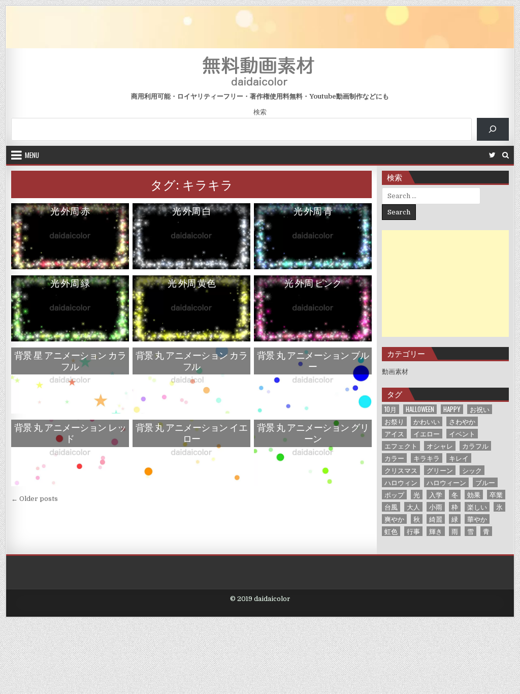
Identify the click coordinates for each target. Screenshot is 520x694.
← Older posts (34, 498)
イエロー (426, 433)
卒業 (496, 494)
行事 (413, 531)
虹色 (391, 531)
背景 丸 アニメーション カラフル (192, 360)
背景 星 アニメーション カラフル (70, 360)
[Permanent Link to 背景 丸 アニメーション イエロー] (191, 453)
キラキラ (426, 458)
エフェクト (400, 446)
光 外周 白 (191, 211)
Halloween (420, 409)
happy (452, 409)
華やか (477, 519)
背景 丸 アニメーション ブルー (313, 360)
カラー (394, 458)
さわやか (462, 421)
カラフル (475, 446)
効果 (473, 494)
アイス (394, 433)
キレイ (459, 458)
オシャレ (440, 446)
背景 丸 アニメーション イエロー (192, 433)
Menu (32, 155)
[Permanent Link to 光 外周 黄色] (191, 308)
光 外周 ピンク (312, 283)
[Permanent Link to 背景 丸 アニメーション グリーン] (312, 453)
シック (472, 470)
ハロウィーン (446, 482)
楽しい (477, 507)
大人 (413, 507)
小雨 (435, 507)
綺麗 (435, 519)
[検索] (493, 129)
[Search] (505, 155)
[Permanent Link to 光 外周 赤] (69, 236)
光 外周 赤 (69, 211)
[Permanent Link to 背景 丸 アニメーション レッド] (69, 453)
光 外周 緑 (69, 283)
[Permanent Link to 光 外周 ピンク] (312, 308)
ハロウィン (400, 482)
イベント (462, 433)
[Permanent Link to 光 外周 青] (312, 236)
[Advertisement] (445, 283)
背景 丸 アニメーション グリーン (313, 433)
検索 (260, 112)
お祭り (394, 421)
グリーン (440, 470)
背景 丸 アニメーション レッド (70, 433)
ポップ (394, 494)
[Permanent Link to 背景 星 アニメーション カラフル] (69, 381)
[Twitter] (492, 155)
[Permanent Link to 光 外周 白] (191, 236)
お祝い (480, 409)
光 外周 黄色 (192, 283)
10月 (390, 409)
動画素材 (395, 371)
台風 (391, 507)
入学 (435, 494)
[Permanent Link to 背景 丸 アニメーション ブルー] (312, 381)
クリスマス (400, 470)
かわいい (426, 421)
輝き (435, 531)
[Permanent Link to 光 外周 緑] (69, 308)
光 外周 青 (313, 211)
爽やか (394, 519)
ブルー (485, 482)
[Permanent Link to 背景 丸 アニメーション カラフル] (191, 381)
